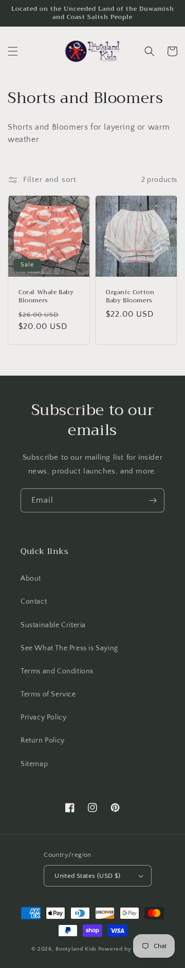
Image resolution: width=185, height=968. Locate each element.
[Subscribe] (152, 500)
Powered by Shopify (126, 949)
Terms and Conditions (57, 671)
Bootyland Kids (76, 949)
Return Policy (43, 740)
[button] (13, 51)
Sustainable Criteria (53, 625)
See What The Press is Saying (69, 648)
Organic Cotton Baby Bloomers (130, 296)
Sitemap (34, 764)
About (31, 578)
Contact (34, 602)
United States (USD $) (87, 875)
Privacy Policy (43, 717)
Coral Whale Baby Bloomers (46, 296)
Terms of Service (48, 694)
